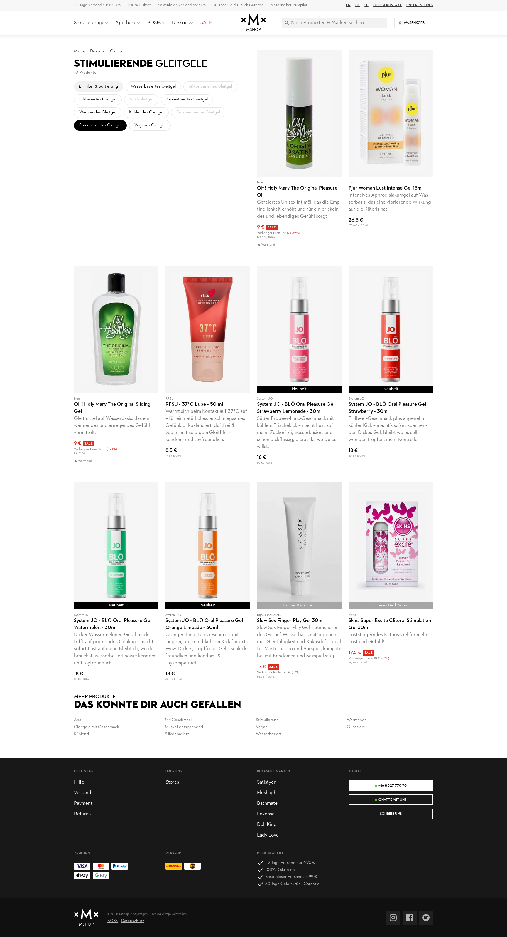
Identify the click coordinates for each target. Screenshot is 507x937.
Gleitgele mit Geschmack (96, 727)
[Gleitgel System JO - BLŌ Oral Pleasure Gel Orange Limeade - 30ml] (208, 585)
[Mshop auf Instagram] (393, 918)
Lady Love (268, 835)
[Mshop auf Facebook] (410, 918)
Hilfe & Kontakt (387, 5)
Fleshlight (267, 792)
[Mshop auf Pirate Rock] (426, 918)
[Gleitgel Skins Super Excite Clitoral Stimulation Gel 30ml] (391, 585)
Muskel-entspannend (184, 727)
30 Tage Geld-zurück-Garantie (238, 5)
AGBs (112, 921)
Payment (83, 803)
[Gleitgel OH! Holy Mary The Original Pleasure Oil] (299, 154)
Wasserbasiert (268, 734)
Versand (82, 792)
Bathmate (267, 803)
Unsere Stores (419, 5)
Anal (78, 720)
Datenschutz (132, 921)
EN (348, 5)
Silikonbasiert (177, 734)
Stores (172, 782)
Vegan (262, 727)
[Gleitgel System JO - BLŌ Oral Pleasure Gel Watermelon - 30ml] (116, 585)
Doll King (267, 824)
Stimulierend (267, 720)
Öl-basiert (356, 727)
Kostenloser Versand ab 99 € (182, 5)
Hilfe (79, 782)
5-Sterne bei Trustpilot (289, 5)
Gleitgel (117, 51)
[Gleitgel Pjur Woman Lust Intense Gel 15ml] (391, 154)
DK (357, 5)
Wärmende (357, 720)
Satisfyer (266, 782)
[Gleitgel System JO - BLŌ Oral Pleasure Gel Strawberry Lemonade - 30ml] (299, 370)
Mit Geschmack (179, 720)
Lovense (266, 814)
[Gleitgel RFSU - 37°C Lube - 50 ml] (208, 370)
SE (366, 5)
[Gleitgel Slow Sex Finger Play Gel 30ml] (299, 585)
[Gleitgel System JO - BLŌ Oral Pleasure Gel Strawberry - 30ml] (391, 370)
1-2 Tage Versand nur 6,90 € (97, 5)
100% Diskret (139, 5)
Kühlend (81, 734)
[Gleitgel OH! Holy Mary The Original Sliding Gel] (116, 370)
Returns (82, 814)
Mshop (80, 51)
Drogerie (98, 51)
